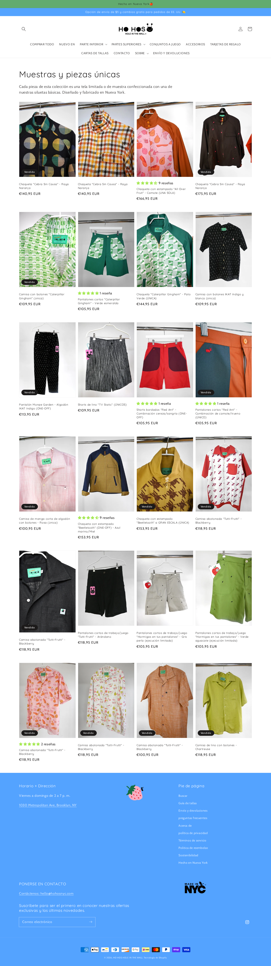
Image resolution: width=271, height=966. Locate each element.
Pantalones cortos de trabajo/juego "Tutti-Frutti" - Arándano (103, 634)
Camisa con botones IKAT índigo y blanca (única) (219, 296)
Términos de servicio (192, 840)
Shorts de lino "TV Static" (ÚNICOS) (102, 404)
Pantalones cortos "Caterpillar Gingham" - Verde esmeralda (99, 301)
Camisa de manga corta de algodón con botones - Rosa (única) (44, 520)
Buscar (182, 796)
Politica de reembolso (193, 848)
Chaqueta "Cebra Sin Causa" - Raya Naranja (44, 186)
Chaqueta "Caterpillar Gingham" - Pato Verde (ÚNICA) (164, 296)
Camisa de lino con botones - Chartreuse (216, 747)
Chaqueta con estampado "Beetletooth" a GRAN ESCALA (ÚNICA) (163, 520)
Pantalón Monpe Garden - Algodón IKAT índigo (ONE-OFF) (43, 406)
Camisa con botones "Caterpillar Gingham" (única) (42, 296)
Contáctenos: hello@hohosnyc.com (46, 893)
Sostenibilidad (188, 855)
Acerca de (185, 825)
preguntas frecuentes (192, 818)
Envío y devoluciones (192, 810)
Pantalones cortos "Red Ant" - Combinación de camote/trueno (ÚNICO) (218, 413)
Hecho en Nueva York (192, 863)
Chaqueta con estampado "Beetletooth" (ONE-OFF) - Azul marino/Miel (99, 527)
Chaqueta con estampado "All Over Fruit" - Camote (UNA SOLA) (161, 190)
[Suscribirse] (90, 922)
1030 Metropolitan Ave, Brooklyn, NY (48, 805)
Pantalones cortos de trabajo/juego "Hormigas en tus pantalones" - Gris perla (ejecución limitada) (162, 636)
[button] (23, 29)
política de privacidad (193, 833)
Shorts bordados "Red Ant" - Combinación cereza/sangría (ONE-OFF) (162, 413)
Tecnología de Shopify (155, 957)
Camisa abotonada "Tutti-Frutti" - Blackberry (218, 520)
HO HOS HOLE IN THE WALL (128, 957)
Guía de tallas (187, 803)
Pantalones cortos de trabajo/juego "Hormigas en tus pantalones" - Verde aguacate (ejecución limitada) (222, 636)
